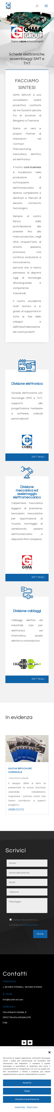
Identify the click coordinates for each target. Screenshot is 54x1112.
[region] (27, 43)
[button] (49, 1052)
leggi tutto (16, 809)
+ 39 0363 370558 (12, 987)
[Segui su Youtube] (30, 1042)
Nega (27, 1091)
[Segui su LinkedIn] (24, 1042)
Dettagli (38, 457)
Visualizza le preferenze (27, 1099)
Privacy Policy (32, 1107)
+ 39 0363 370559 (32, 987)
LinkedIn (25, 778)
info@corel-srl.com (13, 999)
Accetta (27, 1083)
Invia (40, 934)
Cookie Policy (20, 1107)
